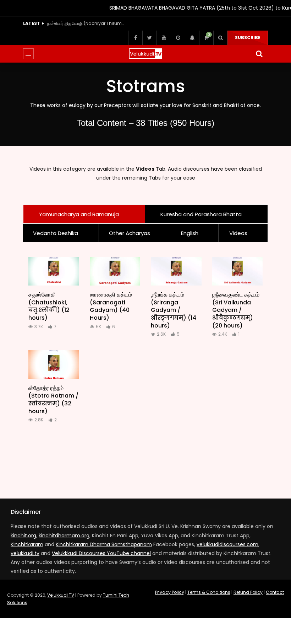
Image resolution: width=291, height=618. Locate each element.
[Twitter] (149, 38)
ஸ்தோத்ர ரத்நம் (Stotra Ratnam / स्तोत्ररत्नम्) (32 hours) (53, 399)
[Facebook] (135, 38)
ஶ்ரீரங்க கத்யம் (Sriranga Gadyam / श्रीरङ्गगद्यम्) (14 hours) (173, 310)
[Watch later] (178, 38)
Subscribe (247, 37)
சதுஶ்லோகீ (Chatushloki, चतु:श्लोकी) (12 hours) (49, 306)
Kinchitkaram (27, 544)
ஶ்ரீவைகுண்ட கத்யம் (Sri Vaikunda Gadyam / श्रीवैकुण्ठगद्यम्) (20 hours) (235, 310)
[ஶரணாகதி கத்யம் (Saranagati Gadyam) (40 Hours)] (115, 271)
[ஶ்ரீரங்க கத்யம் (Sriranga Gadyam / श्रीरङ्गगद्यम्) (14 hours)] (176, 271)
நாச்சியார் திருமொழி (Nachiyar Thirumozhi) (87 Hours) (86, 23)
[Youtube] (164, 38)
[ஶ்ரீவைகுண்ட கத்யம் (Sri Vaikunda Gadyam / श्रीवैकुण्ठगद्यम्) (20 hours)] (237, 271)
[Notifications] (192, 38)
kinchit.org (23, 535)
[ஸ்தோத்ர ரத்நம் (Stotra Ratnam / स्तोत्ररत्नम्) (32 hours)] (53, 364)
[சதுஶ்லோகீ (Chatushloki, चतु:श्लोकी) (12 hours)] (53, 271)
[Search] (220, 38)
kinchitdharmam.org (64, 535)
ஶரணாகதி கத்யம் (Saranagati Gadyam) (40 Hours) (111, 306)
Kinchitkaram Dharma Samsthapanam (104, 544)
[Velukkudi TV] (145, 53)
